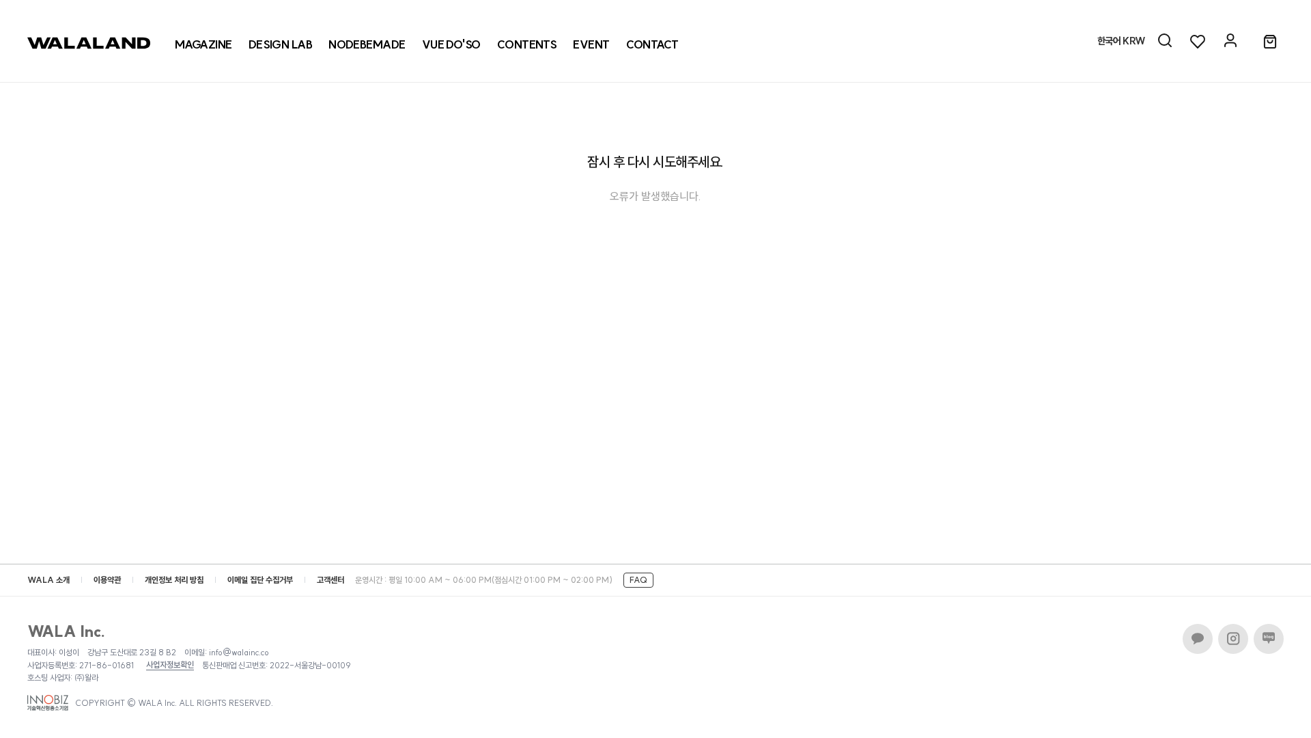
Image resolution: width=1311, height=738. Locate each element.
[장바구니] (1270, 42)
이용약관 (107, 580)
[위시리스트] (1197, 41)
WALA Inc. (66, 631)
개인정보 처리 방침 (174, 580)
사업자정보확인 (170, 665)
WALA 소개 (48, 580)
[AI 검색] (1165, 41)
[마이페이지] (1230, 41)
